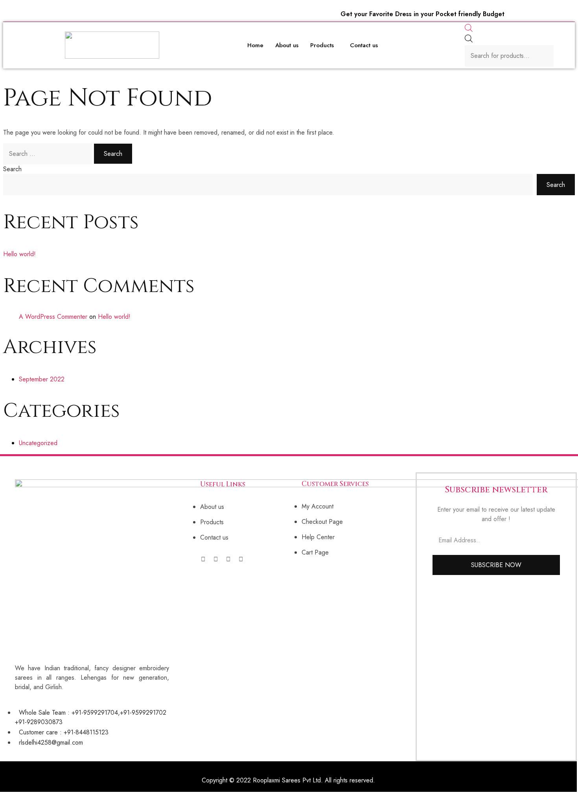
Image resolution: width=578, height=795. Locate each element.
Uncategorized (38, 442)
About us (286, 45)
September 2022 (41, 379)
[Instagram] (216, 559)
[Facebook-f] (203, 559)
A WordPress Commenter (53, 316)
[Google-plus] (241, 559)
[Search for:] (48, 153)
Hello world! (19, 254)
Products (322, 45)
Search (12, 169)
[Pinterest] (228, 559)
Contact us (364, 45)
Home (255, 45)
